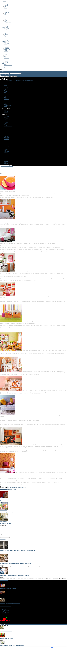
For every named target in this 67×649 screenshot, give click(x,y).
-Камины (5, 31)
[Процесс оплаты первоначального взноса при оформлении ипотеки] (4, 573)
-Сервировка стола (7, 39)
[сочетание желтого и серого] (4, 520)
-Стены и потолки (7, 49)
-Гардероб (6, 4)
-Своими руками (7, 17)
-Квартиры (6, 25)
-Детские (5, 7)
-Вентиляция (6, 53)
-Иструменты (6, 43)
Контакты (6, 67)
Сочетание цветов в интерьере (6, 638)
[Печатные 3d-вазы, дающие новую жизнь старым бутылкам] (2, 643)
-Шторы (5, 23)
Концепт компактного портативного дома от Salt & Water (16, 487)
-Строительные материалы (8, 60)
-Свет (5, 38)
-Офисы (5, 18)
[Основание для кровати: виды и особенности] (2, 601)
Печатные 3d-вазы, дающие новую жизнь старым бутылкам (13, 645)
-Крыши (5, 54)
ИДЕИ (5, 64)
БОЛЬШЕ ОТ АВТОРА (12, 489)
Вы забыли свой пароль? (4, 74)
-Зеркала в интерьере (7, 119)
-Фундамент (6, 61)
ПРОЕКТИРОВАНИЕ (8, 65)
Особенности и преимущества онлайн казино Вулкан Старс (13, 595)
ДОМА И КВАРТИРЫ (6, 108)
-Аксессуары (6, 28)
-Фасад (5, 50)
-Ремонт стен (6, 47)
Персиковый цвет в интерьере (6, 512)
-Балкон (5, 42)
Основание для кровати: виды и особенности (10, 603)
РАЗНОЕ (5, 66)
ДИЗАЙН (4, 1)
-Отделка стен (6, 12)
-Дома (5, 24)
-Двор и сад (6, 30)
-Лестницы (6, 34)
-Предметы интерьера (8, 126)
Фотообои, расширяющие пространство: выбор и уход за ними (17, 486)
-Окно (5, 11)
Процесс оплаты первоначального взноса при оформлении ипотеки (14, 575)
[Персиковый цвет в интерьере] (4, 509)
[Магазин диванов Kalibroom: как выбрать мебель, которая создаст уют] (4, 561)
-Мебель (5, 35)
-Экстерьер (6, 26)
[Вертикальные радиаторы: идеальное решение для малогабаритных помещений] (4, 548)
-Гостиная (6, 5)
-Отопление (6, 56)
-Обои (5, 10)
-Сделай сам (6, 152)
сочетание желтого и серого (6, 523)
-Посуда (5, 37)
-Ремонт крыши (7, 135)
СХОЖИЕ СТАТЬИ (4, 489)
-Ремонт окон (6, 45)
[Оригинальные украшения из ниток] (2, 586)
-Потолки (6, 14)
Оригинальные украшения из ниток (8, 588)
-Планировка (6, 99)
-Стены (5, 19)
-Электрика (6, 51)
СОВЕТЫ (6, 161)
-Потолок (5, 15)
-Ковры (5, 33)
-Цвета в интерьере (7, 22)
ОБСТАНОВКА (5, 27)
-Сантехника (6, 48)
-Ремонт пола (6, 46)
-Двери (5, 29)
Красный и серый (4, 500)
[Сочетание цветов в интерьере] (2, 636)
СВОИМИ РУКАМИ (5, 41)
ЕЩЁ (3, 63)
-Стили (5, 21)
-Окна (5, 36)
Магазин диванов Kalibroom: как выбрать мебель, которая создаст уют (15, 563)
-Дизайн (5, 8)
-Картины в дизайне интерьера (9, 32)
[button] (7, 183)
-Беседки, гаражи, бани (8, 52)
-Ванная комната (7, 3)
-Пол (5, 13)
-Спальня (5, 20)
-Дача (5, 6)
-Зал (5, 92)
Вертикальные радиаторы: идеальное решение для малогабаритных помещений (17, 550)
